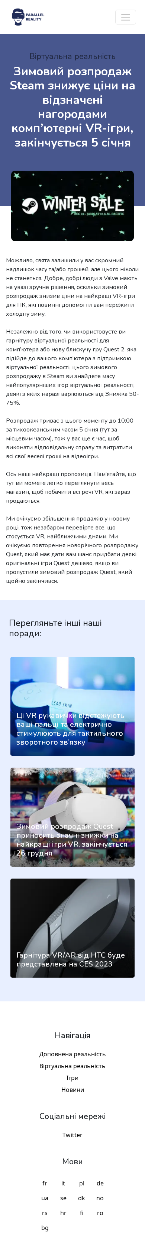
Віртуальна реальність (72, 1066)
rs (45, 1213)
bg (45, 1228)
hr (63, 1213)
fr (44, 1183)
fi (82, 1213)
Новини (72, 1090)
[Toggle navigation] (125, 17)
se (63, 1198)
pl (81, 1183)
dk (81, 1198)
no (100, 1198)
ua (44, 1198)
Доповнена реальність (72, 1054)
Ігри (72, 1078)
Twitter (72, 1135)
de (100, 1183)
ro (100, 1213)
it (63, 1183)
